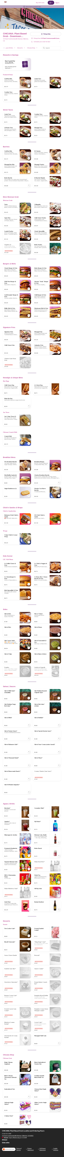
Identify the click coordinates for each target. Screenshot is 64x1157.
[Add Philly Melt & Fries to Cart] (29, 315)
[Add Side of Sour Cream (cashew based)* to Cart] (59, 751)
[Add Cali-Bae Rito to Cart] (29, 86)
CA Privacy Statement (42, 1149)
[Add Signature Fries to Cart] (29, 339)
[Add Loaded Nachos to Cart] (29, 238)
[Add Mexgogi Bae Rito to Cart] (29, 171)
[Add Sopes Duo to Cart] (29, 225)
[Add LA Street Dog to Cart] (59, 392)
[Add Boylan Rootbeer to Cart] (59, 909)
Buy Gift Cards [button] (40, 2)
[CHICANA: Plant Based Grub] (5, 2)
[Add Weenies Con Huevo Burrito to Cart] (59, 495)
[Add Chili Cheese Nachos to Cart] (59, 225)
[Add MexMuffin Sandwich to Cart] (29, 482)
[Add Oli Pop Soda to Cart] (59, 895)
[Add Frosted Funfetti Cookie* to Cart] (59, 935)
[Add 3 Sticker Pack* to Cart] (29, 1123)
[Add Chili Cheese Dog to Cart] (29, 392)
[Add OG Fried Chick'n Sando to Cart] (59, 522)
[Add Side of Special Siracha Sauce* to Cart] (59, 738)
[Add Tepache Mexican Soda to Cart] (29, 869)
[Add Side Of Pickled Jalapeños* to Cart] (29, 792)
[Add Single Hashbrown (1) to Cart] (29, 495)
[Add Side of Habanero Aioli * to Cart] (29, 751)
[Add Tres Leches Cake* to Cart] (29, 935)
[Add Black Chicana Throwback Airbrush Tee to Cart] (29, 1083)
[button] (10, 48)
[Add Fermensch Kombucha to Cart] (29, 855)
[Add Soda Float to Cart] (29, 909)
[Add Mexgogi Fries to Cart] (59, 339)
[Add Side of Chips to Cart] (29, 661)
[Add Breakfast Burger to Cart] (59, 469)
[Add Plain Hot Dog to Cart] (29, 405)
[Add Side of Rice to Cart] (29, 634)
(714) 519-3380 (6, 1133)
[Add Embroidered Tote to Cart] (29, 1096)
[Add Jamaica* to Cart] (29, 828)
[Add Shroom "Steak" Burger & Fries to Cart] (59, 288)
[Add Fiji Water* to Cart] (59, 828)
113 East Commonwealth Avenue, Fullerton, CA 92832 (17, 1135)
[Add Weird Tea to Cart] (59, 882)
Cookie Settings (55, 1149)
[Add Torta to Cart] (29, 211)
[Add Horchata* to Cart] (29, 815)
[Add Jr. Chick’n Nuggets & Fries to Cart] (59, 570)
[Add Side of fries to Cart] (29, 621)
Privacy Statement (30, 1149)
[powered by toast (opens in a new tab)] (9, 1149)
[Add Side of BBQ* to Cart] (29, 725)
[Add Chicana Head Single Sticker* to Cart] (59, 1096)
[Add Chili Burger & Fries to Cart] (59, 302)
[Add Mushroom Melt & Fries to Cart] (59, 315)
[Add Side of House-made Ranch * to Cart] (29, 778)
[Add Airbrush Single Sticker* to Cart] (29, 1109)
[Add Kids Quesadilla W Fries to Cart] (29, 597)
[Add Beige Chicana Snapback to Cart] (29, 1069)
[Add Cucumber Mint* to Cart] (59, 815)
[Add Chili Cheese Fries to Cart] (29, 352)
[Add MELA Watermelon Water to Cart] (29, 882)
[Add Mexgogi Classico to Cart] (59, 171)
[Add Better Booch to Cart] (59, 855)
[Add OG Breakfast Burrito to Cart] (29, 469)
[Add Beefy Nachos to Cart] (59, 252)
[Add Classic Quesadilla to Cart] (59, 238)
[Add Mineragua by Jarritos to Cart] (29, 842)
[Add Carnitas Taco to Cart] (29, 99)
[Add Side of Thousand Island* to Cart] (29, 765)
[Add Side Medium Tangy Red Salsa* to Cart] (29, 711)
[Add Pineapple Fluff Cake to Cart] (59, 1043)
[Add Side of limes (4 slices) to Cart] (59, 661)
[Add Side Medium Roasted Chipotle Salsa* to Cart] (59, 698)
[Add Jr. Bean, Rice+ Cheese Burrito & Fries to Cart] (59, 584)
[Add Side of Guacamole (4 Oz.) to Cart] (59, 647)
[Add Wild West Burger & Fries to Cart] (29, 288)
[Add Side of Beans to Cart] (59, 634)
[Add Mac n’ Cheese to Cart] (59, 621)
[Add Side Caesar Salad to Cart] (29, 647)
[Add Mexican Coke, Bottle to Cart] (59, 842)
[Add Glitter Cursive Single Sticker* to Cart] (59, 1109)
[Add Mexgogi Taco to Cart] (59, 135)
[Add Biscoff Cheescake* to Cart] (29, 949)
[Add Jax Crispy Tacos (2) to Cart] (29, 423)
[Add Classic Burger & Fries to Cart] (29, 275)
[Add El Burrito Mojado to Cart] (59, 185)
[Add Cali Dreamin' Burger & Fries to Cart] (29, 302)
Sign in (57, 3)
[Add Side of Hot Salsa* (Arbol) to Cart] (59, 711)
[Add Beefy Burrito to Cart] (29, 185)
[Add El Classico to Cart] (59, 158)
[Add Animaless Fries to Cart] (59, 352)
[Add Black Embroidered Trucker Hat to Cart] (59, 1069)
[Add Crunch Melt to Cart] (29, 443)
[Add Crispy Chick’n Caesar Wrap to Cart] (29, 542)
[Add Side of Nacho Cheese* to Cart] (29, 738)
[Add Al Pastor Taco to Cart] (29, 135)
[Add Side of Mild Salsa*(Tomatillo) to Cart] (29, 698)
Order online (5, 1142)
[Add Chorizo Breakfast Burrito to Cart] (59, 482)
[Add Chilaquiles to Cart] (59, 211)
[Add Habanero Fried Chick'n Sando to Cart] (29, 522)
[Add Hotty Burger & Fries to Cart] (59, 275)
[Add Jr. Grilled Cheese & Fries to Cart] (29, 570)
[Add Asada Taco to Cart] (59, 86)
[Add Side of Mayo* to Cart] (59, 765)
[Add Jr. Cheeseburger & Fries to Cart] (29, 584)
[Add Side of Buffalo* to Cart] (59, 725)
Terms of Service (18, 1149)
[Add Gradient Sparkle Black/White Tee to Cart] (59, 1083)
